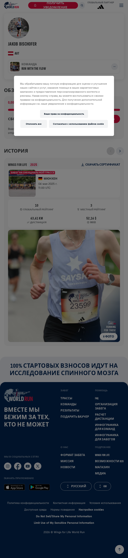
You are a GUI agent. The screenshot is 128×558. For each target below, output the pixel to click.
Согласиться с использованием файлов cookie (78, 124)
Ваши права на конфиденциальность (64, 114)
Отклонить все (34, 124)
